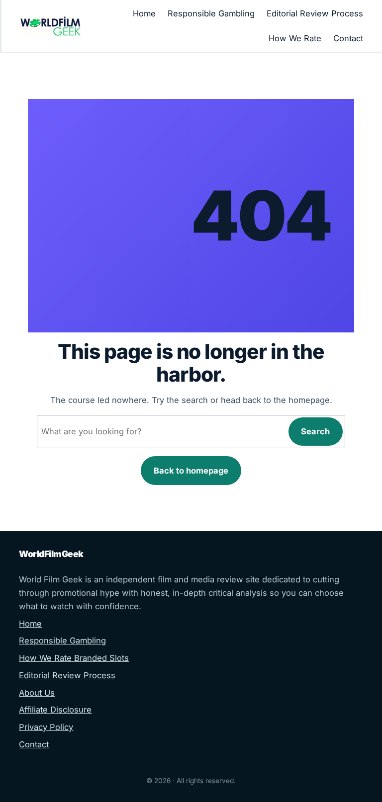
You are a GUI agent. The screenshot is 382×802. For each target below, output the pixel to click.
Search (315, 431)
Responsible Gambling (62, 640)
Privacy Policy (46, 727)
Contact (34, 744)
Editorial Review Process (67, 675)
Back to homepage (191, 471)
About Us (37, 693)
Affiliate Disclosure (55, 710)
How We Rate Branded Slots (74, 658)
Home (30, 624)
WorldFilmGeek (51, 554)
